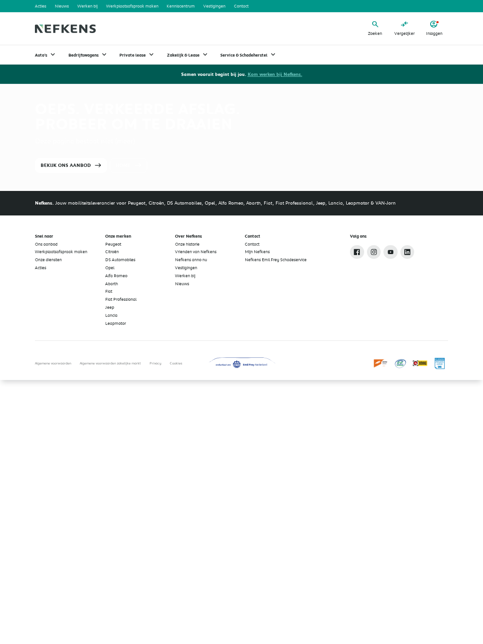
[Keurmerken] (381, 363)
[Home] (65, 29)
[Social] (357, 252)
